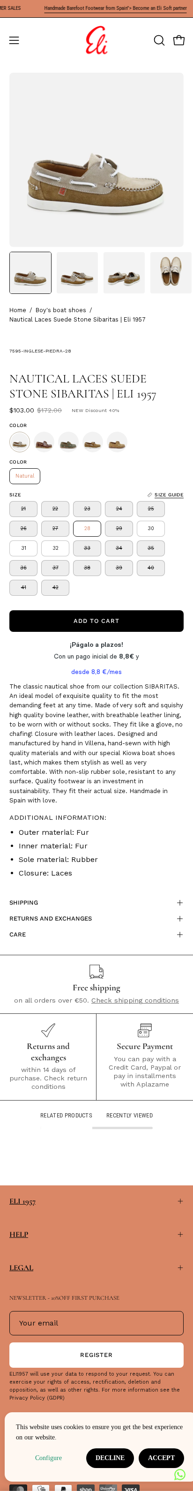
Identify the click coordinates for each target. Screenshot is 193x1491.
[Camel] (117, 442)
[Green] (68, 442)
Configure (48, 1457)
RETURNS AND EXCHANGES (50, 918)
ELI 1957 (22, 1201)
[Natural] (19, 442)
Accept (161, 1457)
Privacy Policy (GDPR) (37, 1398)
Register (96, 1354)
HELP (18, 1234)
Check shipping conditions (135, 1000)
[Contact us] (180, 1474)
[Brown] (44, 442)
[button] (158, 40)
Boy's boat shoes (61, 310)
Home (17, 310)
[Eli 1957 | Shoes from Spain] (96, 40)
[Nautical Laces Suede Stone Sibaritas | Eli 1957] (30, 273)
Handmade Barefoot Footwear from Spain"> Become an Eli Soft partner (107, 8)
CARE (17, 934)
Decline (110, 1457)
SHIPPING (23, 902)
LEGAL (21, 1268)
